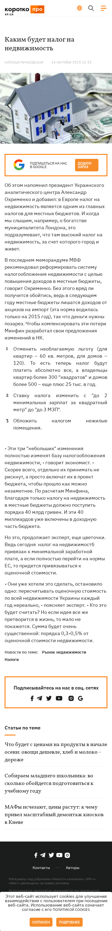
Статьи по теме (23, 728)
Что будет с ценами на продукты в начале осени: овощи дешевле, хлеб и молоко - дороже (56, 752)
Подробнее (69, 922)
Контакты (41, 867)
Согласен (41, 922)
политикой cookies (71, 909)
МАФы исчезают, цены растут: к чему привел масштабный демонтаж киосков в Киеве (54, 814)
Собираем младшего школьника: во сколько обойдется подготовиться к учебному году (49, 783)
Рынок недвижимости (64, 652)
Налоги (12, 659)
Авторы (72, 867)
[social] (32, 698)
